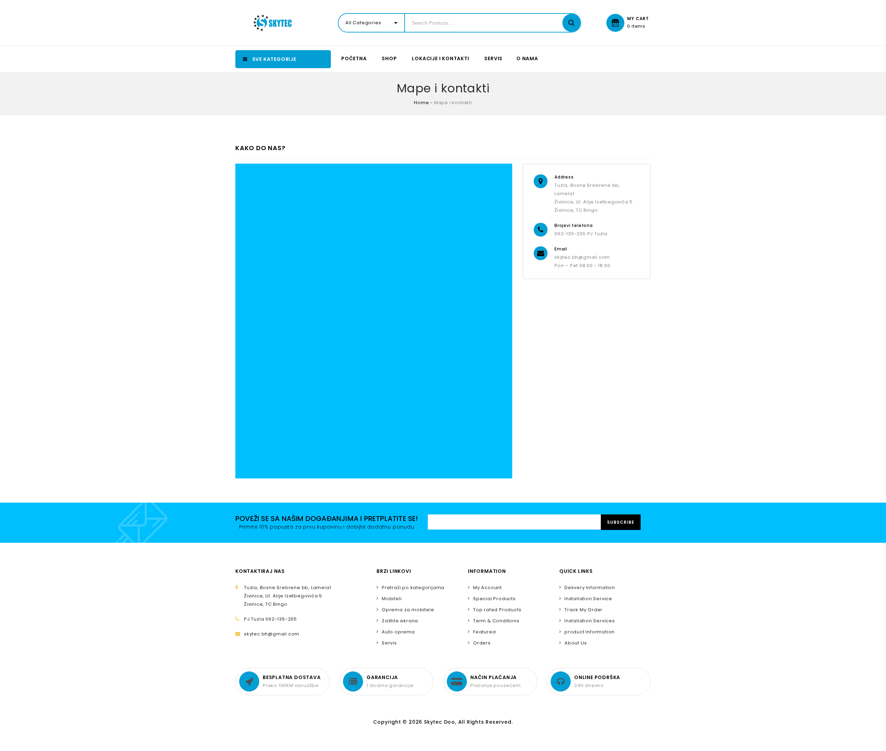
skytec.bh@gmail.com (582, 257)
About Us (575, 643)
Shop (389, 58)
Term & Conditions (496, 620)
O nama (527, 58)
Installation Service (588, 598)
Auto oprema (398, 632)
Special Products (494, 598)
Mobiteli (391, 598)
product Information (589, 632)
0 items (636, 26)
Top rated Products (497, 609)
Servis (493, 58)
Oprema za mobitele (408, 609)
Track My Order (583, 609)
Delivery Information (589, 587)
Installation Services (589, 620)
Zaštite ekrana (400, 620)
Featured (484, 632)
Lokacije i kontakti (440, 58)
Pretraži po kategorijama (413, 587)
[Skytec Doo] (274, 23)
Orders (482, 643)
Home (421, 102)
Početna (354, 58)
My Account (487, 587)
